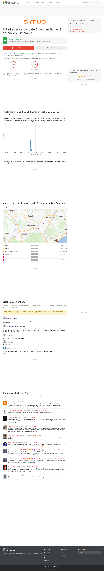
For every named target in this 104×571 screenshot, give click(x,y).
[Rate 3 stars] (85, 76)
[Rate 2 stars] (82, 76)
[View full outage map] (35, 226)
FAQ (42, 2)
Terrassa (51, 207)
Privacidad (50, 2)
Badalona (44, 207)
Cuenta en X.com (77, 26)
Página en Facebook (77, 29)
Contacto (58, 2)
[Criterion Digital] (52, 566)
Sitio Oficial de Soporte (78, 31)
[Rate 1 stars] (79, 76)
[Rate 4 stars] (87, 76)
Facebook (63, 555)
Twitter (63, 552)
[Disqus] (35, 335)
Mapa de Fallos (51, 48)
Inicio (27, 2)
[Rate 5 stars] (90, 76)
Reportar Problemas (19, 48)
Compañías (35, 2)
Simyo (16, 6)
